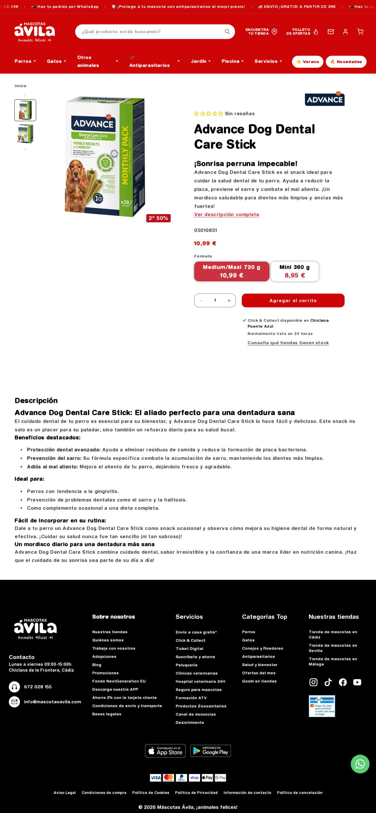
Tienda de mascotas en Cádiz (333, 634)
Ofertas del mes (259, 672)
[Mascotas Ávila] (38, 31)
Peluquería (186, 665)
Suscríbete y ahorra (195, 656)
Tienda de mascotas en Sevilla (333, 648)
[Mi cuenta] (345, 31)
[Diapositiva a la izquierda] (25, 94)
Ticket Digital (189, 648)
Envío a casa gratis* (196, 632)
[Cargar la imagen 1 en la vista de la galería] (25, 110)
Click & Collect (190, 640)
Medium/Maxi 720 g (232, 271)
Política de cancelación (300, 792)
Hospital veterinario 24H (200, 681)
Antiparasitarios (258, 656)
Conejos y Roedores (262, 648)
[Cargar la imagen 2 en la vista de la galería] (25, 133)
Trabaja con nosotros (113, 648)
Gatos (248, 640)
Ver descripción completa (226, 214)
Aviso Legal (64, 792)
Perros (248, 631)
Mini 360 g (295, 271)
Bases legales (106, 714)
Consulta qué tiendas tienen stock (288, 343)
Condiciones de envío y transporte (127, 705)
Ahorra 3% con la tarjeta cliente (124, 697)
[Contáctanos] (330, 31)
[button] (360, 31)
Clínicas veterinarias (197, 673)
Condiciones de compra (104, 792)
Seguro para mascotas (199, 689)
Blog (96, 664)
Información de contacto (247, 792)
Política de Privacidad (196, 792)
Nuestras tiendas (109, 631)
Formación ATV (191, 697)
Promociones (105, 672)
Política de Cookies (150, 792)
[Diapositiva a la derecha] (25, 149)
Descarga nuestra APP (115, 689)
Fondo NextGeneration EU (119, 681)
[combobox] (155, 31)
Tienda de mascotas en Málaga (333, 661)
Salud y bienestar (259, 664)
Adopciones (104, 656)
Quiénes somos (108, 640)
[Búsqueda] (227, 31)
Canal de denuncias (196, 714)
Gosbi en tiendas (259, 681)
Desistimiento (190, 722)
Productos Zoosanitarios (201, 706)
